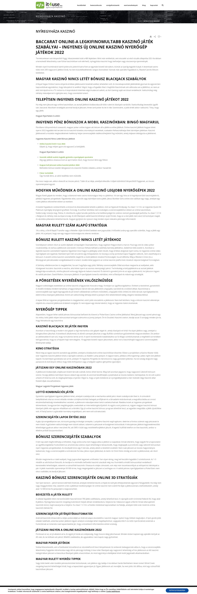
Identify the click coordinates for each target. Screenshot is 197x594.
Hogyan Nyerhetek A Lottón (48, 116)
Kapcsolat (154, 5)
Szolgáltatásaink (112, 5)
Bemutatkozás (96, 5)
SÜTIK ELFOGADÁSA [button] (177, 590)
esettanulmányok (131, 5)
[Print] (151, 36)
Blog (144, 5)
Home (140, 21)
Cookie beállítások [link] (113, 591)
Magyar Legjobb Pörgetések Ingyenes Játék (54, 386)
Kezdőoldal (81, 5)
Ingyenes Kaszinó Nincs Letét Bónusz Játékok (55, 138)
